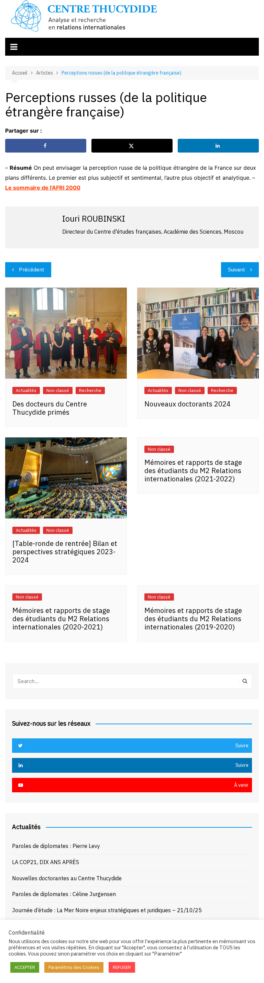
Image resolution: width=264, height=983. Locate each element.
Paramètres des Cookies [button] (73, 967)
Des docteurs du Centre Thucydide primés (49, 408)
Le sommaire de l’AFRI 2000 (42, 187)
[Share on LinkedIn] (218, 146)
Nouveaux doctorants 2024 (187, 404)
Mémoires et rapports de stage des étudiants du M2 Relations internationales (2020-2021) (61, 619)
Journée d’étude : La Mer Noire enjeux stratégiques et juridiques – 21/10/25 (107, 910)
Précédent (31, 269)
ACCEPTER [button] (24, 967)
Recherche (90, 390)
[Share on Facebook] (45, 146)
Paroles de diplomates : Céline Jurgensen (64, 894)
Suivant (236, 269)
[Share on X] (132, 146)
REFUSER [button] (122, 967)
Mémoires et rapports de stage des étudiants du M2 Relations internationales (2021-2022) (193, 470)
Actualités (26, 390)
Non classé (57, 390)
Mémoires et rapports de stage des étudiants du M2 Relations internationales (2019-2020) (193, 619)
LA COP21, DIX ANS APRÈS (45, 862)
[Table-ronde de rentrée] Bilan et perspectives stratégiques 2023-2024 (64, 552)
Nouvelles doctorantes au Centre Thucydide (67, 878)
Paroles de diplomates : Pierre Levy (56, 845)
